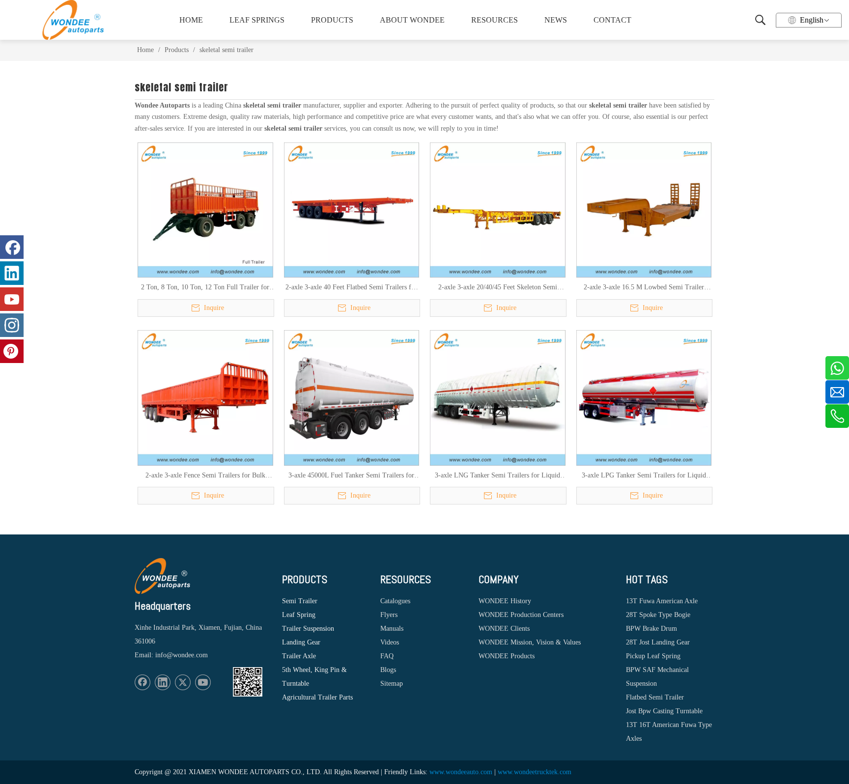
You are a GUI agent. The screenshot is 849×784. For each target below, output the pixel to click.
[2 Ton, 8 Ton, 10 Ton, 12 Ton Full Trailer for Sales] (205, 209)
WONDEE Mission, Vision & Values (530, 642)
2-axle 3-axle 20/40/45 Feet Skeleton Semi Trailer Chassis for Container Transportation (497, 287)
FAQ (387, 656)
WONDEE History (505, 601)
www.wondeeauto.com (460, 772)
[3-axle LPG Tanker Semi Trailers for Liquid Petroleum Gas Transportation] (644, 397)
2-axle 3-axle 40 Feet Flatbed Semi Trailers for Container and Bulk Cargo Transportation (351, 287)
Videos (389, 642)
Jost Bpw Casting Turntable (664, 711)
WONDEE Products (507, 656)
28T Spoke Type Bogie (658, 614)
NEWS (555, 20)
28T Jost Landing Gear (658, 642)
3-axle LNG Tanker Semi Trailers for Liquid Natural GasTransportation (497, 476)
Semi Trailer (299, 601)
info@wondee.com (181, 655)
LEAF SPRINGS (256, 20)
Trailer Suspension (308, 628)
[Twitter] (183, 682)
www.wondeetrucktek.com (534, 772)
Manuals (391, 628)
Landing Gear (301, 642)
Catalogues (395, 601)
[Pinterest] (12, 351)
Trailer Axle (299, 656)
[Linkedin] (162, 682)
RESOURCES (494, 20)
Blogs (388, 669)
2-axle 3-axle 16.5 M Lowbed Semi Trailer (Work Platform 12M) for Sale (644, 287)
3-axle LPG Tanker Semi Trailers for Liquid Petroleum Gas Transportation (644, 476)
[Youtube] (203, 682)
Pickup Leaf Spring (653, 656)
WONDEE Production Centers (521, 614)
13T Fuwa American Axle (662, 601)
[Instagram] (12, 325)
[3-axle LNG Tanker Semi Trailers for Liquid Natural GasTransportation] (498, 397)
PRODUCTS (332, 20)
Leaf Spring (298, 614)
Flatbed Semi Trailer (655, 697)
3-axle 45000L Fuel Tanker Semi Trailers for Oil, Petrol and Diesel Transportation (351, 476)
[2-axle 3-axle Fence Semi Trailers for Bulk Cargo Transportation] (205, 397)
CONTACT (612, 20)
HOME (191, 20)
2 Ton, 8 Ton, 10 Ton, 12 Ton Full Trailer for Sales (205, 287)
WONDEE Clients (504, 628)
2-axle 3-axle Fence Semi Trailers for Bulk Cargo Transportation (205, 476)
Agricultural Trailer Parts (317, 697)
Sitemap (391, 683)
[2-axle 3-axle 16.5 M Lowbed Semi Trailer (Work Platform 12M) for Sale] (644, 209)
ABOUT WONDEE (412, 20)
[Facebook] (142, 682)
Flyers (388, 614)
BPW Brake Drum (651, 628)
